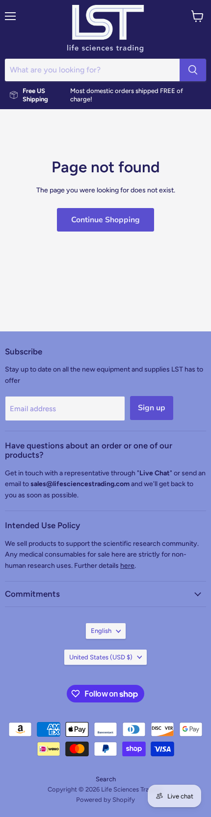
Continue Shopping (105, 219)
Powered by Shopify (105, 799)
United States (100, 657)
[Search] (193, 70)
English (101, 630)
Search (106, 779)
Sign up (151, 407)
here (127, 565)
